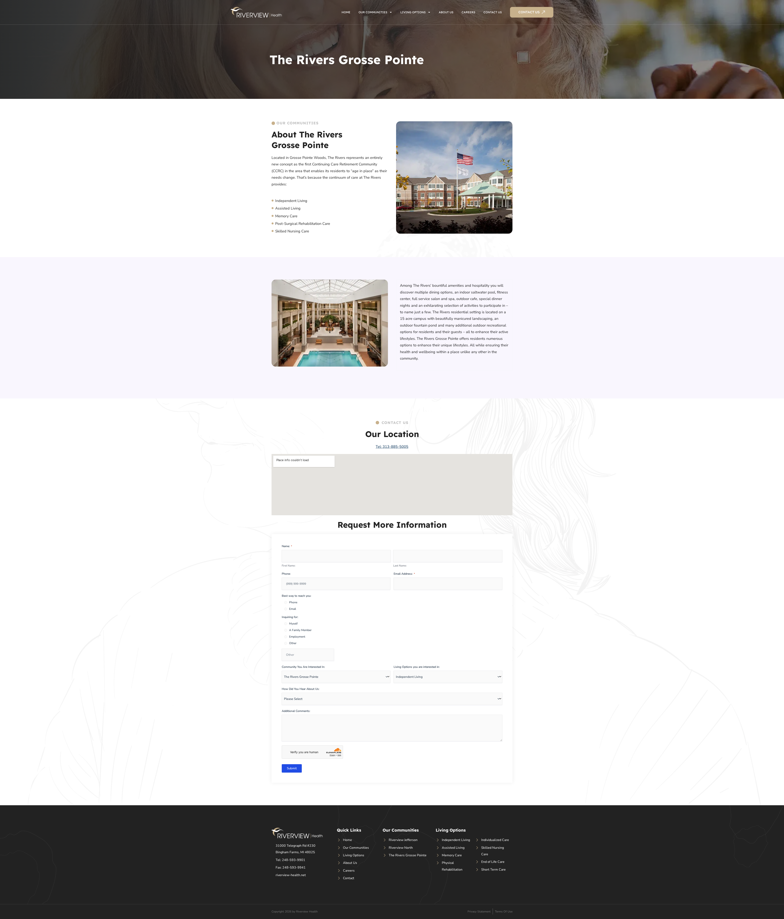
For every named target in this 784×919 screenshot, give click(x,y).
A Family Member (300, 630)
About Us (446, 12)
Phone (293, 602)
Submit (292, 768)
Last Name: (400, 566)
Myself (293, 624)
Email (292, 609)
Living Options (413, 12)
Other (292, 643)
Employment (297, 637)
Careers (468, 12)
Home (346, 12)
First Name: (288, 566)
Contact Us (492, 12)
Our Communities (373, 12)
